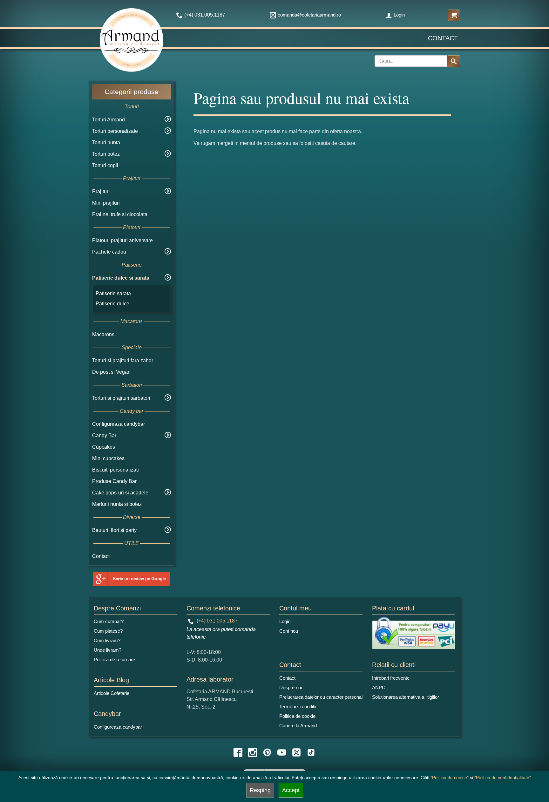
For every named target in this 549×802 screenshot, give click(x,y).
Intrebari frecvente (391, 678)
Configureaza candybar (118, 424)
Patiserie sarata (113, 293)
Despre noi (290, 687)
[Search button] (453, 61)
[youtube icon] (281, 752)
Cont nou (288, 631)
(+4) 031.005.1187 (216, 620)
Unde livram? (107, 650)
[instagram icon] (252, 752)
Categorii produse (132, 91)
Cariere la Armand (298, 725)
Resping (260, 790)
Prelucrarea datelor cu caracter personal (321, 697)
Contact (443, 38)
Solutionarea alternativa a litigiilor (405, 697)
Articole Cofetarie (111, 693)
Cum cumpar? (109, 621)
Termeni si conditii (297, 706)
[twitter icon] (296, 752)
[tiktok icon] (311, 752)
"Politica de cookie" (449, 777)
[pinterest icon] (267, 752)
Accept (291, 790)
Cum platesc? (108, 631)
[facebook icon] (238, 752)
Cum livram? (107, 640)
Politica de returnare (114, 659)
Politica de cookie (297, 716)
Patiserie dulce (112, 303)
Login (399, 14)
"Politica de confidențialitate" (502, 777)
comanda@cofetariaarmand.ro (309, 14)
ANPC (378, 687)
